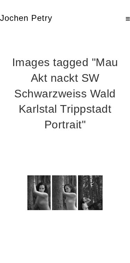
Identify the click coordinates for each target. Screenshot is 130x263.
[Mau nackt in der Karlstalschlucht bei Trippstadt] (39, 192)
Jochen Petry (26, 18)
